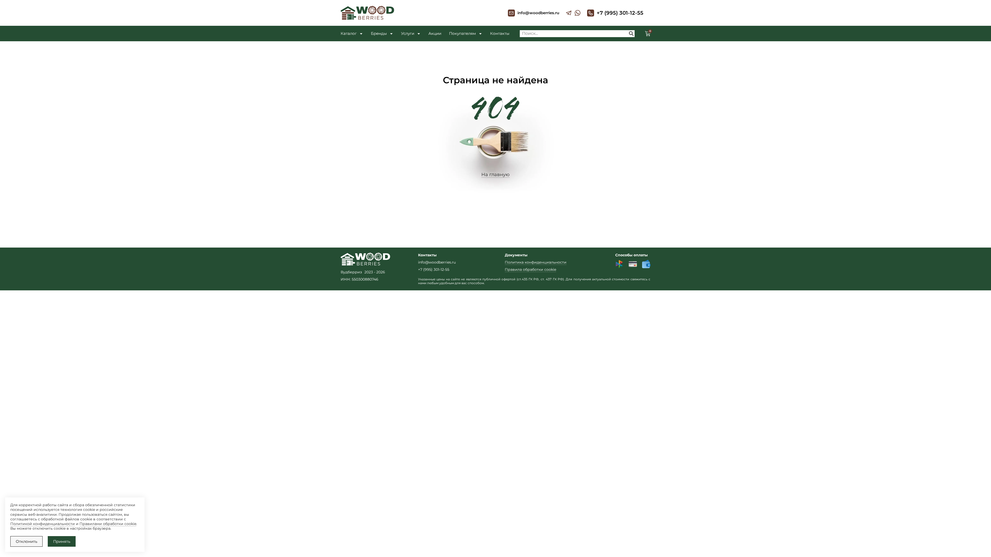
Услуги (407, 33)
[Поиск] (631, 33)
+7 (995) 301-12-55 (620, 13)
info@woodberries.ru (538, 12)
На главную (495, 174)
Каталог (349, 33)
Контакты (499, 33)
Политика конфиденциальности (535, 262)
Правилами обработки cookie (107, 523)
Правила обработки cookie (530, 269)
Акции (434, 33)
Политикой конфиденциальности (42, 523)
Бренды (379, 33)
